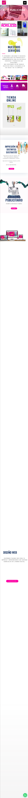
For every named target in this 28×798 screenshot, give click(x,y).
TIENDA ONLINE (11, 98)
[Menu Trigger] (25, 3)
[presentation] (13, 125)
